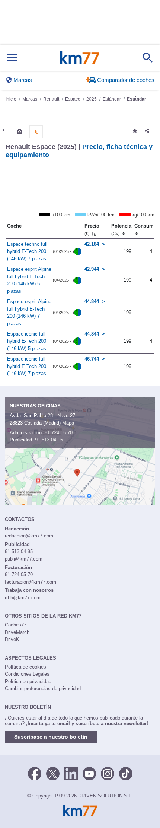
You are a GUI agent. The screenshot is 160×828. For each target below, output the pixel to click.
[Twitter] (53, 773)
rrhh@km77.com (23, 597)
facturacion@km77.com (30, 582)
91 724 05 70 (59, 432)
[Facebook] (34, 773)
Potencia (121, 229)
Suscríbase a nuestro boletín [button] (50, 737)
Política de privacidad (28, 681)
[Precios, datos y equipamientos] (36, 132)
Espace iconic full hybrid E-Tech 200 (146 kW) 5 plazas (26, 341)
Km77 (79, 57)
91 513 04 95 (49, 439)
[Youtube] (89, 773)
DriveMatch (17, 632)
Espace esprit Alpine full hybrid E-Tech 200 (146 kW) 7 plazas (29, 312)
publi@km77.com (23, 559)
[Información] (2, 131)
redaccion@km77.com (29, 536)
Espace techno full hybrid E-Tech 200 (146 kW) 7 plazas (27, 251)
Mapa (68, 423)
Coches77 (15, 625)
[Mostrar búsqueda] (147, 57)
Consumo (145, 226)
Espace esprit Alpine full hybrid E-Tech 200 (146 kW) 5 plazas (29, 280)
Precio (91, 229)
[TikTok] (125, 773)
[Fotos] (19, 131)
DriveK (12, 639)
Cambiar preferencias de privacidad (43, 688)
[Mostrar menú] (12, 58)
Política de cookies (25, 667)
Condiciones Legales (27, 674)
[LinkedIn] (71, 773)
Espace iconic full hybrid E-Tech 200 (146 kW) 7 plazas (26, 366)
